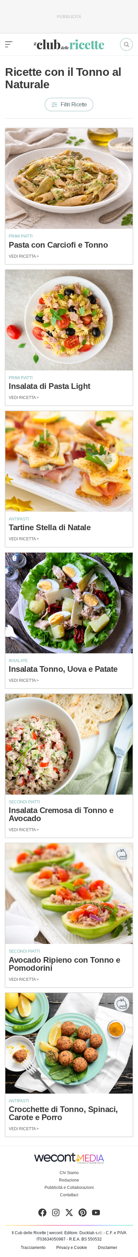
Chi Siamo (69, 1172)
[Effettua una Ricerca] (126, 44)
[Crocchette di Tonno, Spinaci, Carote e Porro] (69, 1043)
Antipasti (19, 519)
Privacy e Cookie (71, 1247)
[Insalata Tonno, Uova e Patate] (69, 603)
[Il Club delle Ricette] (69, 44)
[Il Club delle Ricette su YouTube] (96, 1214)
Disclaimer (107, 1247)
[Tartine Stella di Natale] (69, 461)
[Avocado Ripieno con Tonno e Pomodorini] (69, 893)
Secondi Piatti (24, 802)
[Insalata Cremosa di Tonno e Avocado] (69, 744)
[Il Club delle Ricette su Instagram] (56, 1214)
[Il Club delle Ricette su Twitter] (69, 1214)
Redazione (69, 1180)
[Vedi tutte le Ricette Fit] (122, 854)
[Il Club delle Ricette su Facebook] (42, 1214)
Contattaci (69, 1195)
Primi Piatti (20, 236)
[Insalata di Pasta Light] (69, 320)
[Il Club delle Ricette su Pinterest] (82, 1214)
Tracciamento (33, 1247)
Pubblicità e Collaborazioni (69, 1187)
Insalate (18, 660)
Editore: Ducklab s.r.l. (83, 1232)
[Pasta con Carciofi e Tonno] (69, 178)
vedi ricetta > (24, 256)
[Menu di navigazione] (8, 44)
